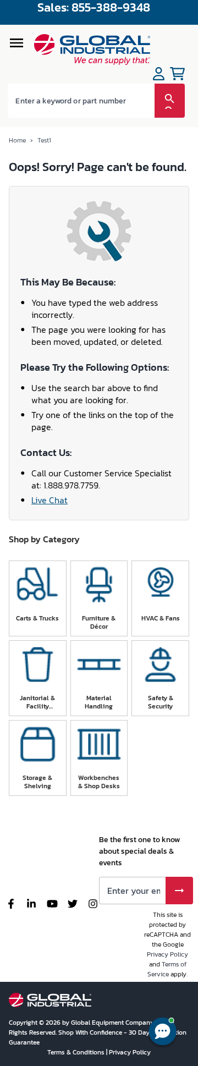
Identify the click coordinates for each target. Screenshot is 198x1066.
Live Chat (49, 500)
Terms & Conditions (76, 1052)
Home (17, 140)
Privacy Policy (167, 954)
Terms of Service (166, 969)
